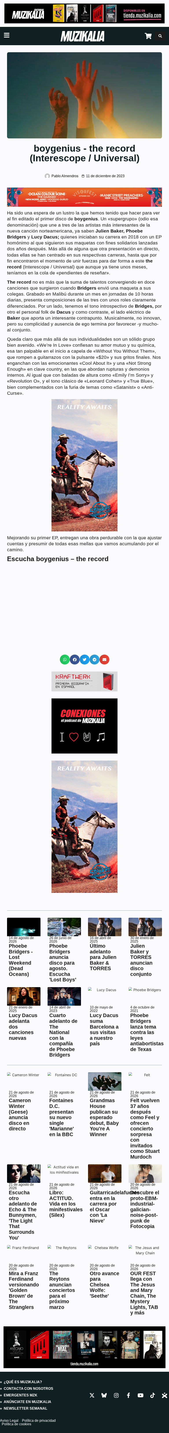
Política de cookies (16, 1424)
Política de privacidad (39, 1420)
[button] (65, 659)
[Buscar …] (160, 36)
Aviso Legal (9, 1420)
